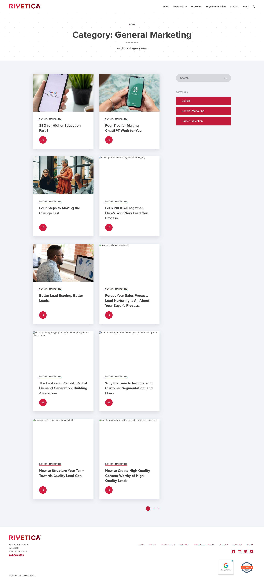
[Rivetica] (25, 6)
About (165, 6)
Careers (223, 544)
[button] (254, 7)
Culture (186, 101)
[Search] (225, 78)
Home (132, 24)
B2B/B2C (196, 6)
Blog (245, 6)
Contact (234, 6)
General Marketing (193, 111)
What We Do (180, 6)
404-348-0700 (16, 555)
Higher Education (216, 6)
